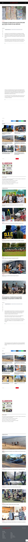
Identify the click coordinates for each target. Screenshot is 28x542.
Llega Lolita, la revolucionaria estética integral (19, 383)
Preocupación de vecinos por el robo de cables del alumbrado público (7, 153)
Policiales (3, 239)
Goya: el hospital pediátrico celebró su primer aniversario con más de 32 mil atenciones (12, 205)
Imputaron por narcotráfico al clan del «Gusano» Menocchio (19, 133)
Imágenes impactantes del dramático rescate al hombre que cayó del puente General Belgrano (7, 143)
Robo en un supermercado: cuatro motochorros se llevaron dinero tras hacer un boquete (19, 154)
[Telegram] (2, 34)
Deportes (3, 503)
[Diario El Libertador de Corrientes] (14, 3)
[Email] (2, 33)
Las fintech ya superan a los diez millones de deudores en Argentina (10, 180)
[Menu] (2, 3)
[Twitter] (2, 31)
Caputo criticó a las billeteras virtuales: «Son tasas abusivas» (9, 181)
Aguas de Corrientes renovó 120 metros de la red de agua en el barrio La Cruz (12, 223)
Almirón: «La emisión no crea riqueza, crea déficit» (7, 421)
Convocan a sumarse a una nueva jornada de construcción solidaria (7, 383)
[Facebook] (2, 30)
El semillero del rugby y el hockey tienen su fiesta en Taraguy (10, 504)
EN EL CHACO (5, 177)
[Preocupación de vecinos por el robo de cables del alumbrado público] (8, 148)
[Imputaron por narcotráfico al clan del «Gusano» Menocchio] (20, 128)
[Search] (25, 3)
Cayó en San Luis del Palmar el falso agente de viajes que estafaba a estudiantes (7, 133)
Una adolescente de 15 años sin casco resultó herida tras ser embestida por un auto (20, 143)
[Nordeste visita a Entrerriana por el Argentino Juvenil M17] (14, 249)
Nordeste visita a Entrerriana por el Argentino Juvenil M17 (10, 258)
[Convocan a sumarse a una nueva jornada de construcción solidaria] (8, 378)
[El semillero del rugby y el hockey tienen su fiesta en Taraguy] (14, 496)
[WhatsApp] (2, 36)
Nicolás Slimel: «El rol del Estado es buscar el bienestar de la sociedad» (10, 420)
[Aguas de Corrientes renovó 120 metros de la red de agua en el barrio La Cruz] (14, 214)
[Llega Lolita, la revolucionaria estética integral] (20, 378)
